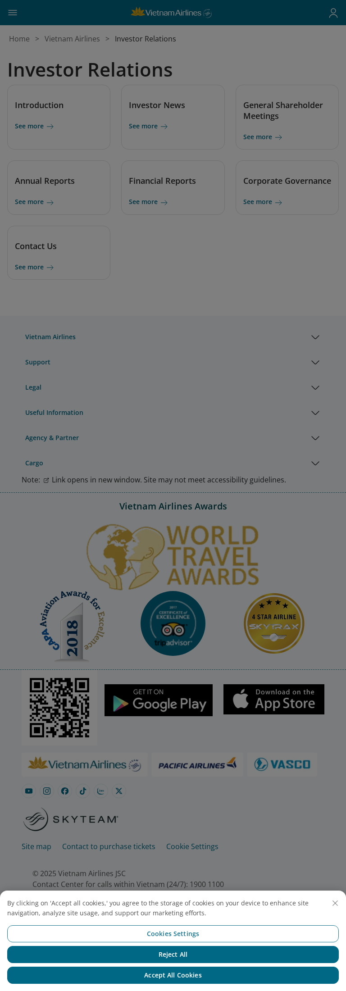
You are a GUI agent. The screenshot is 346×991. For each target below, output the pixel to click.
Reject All (173, 954)
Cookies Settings (173, 933)
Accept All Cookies (173, 975)
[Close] (335, 903)
